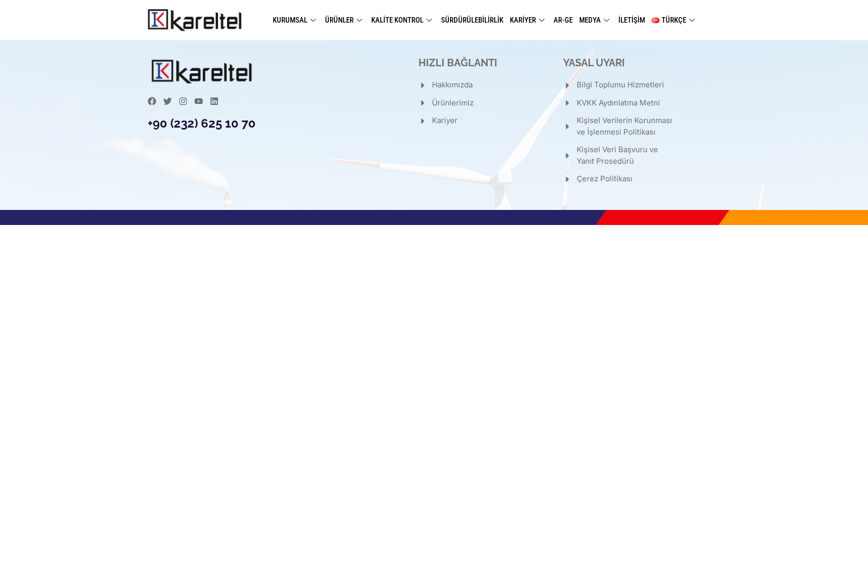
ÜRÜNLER (339, 20)
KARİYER (523, 20)
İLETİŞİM (631, 20)
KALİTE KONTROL (397, 20)
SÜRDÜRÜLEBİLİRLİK (472, 20)
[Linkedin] (214, 101)
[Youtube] (198, 101)
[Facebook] (152, 101)
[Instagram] (183, 101)
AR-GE (563, 20)
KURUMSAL (290, 20)
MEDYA (590, 20)
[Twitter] (167, 101)
